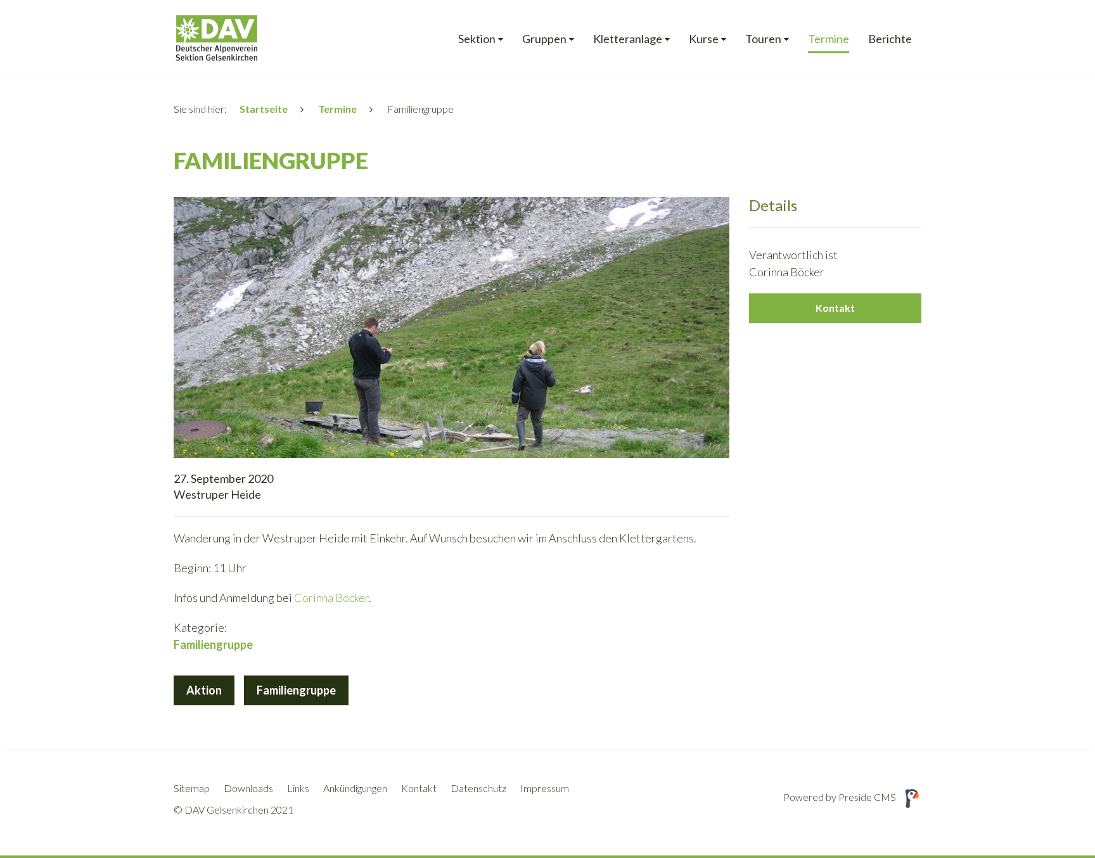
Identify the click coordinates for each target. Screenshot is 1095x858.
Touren (763, 39)
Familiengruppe (296, 690)
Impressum (544, 788)
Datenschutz (478, 788)
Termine (828, 39)
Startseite (264, 109)
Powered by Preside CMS (839, 797)
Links (298, 788)
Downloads (248, 788)
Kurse (704, 39)
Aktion (204, 690)
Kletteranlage (627, 39)
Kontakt (835, 308)
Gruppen (544, 39)
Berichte (890, 39)
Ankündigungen (355, 788)
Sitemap (192, 788)
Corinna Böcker (331, 598)
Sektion (477, 39)
